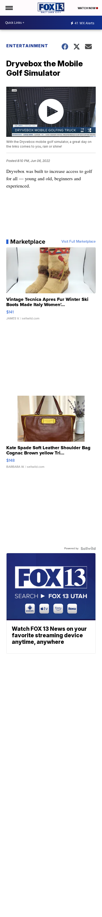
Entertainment (27, 45)
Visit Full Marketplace (78, 241)
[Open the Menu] (9, 7)
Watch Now (87, 8)
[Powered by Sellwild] (88, 548)
